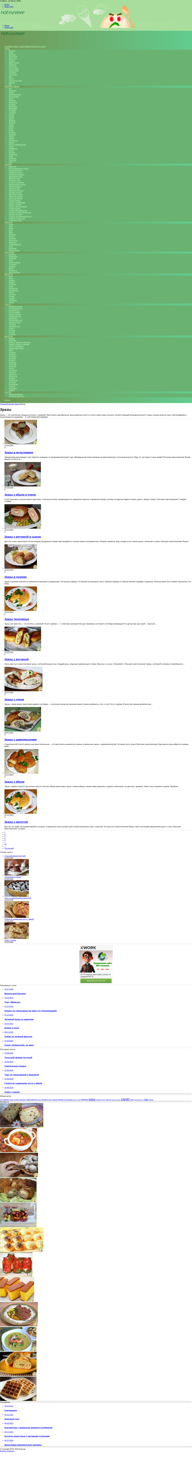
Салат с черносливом (18, 206)
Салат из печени (15, 198)
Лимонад (12, 242)
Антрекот (12, 91)
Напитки (8, 222)
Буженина (13, 107)
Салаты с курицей (16, 182)
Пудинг (12, 296)
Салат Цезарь (14, 208)
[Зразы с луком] (23, 691)
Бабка (11, 93)
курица (60, 1100)
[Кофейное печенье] (19, 1176)
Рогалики (12, 356)
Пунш (11, 224)
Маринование (14, 262)
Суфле (12, 390)
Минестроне (14, 63)
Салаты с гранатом (17, 218)
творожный (137, 1099)
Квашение (13, 270)
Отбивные (13, 149)
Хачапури (13, 370)
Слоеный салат (15, 220)
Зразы (11, 125)
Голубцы (12, 113)
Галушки (12, 111)
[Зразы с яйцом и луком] (22, 486)
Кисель (12, 236)
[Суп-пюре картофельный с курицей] (18, 1351)
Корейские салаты (16, 175)
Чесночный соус (15, 320)
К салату (12, 334)
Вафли (12, 338)
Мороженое (14, 290)
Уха (10, 77)
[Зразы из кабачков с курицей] (18, 1201)
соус (132, 1099)
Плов (11, 157)
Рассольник (13, 69)
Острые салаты (15, 192)
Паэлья (12, 153)
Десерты (8, 274)
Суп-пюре (13, 75)
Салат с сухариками (17, 202)
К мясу (11, 328)
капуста (34, 1100)
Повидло (12, 258)
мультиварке (68, 1100)
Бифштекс (13, 103)
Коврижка (13, 388)
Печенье (12, 352)
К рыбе (12, 332)
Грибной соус (14, 326)
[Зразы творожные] (20, 610)
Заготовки (9, 252)
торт (146, 1099)
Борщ (11, 53)
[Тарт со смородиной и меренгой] (16, 896)
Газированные (15, 244)
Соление (12, 264)
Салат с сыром (15, 204)
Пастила (12, 294)
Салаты (8, 165)
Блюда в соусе (15, 322)
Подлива (12, 159)
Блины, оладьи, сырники (19, 344)
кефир (39, 1099)
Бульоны (12, 55)
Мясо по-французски (17, 145)
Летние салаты (15, 186)
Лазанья (12, 135)
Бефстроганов (15, 95)
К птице (12, 330)
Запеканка (13, 380)
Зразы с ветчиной (16, 659)
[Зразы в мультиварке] (20, 444)
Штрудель (13, 374)
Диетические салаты (17, 184)
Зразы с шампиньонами (20, 739)
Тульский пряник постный (15, 856)
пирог (92, 1099)
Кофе (11, 228)
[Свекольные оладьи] (16, 875)
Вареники (13, 109)
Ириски (12, 282)
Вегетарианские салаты (19, 169)
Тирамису (13, 300)
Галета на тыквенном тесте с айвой (19, 919)
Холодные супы (15, 81)
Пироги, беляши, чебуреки (20, 342)
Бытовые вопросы (16, 396)
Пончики (12, 382)
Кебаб (11, 131)
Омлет (11, 147)
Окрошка (12, 65)
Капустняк (13, 57)
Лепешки (12, 364)
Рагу (11, 163)
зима (28, 1100)
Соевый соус (14, 310)
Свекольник (14, 71)
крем (49, 1100)
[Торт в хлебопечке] (21, 1127)
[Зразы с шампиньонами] (22, 731)
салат (125, 1099)
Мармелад (13, 288)
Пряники (12, 366)
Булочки (12, 358)
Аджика (12, 266)
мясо (74, 1099)
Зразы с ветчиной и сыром (22, 536)
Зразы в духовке (15, 576)
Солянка (12, 73)
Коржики (12, 340)
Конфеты (12, 284)
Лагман (12, 61)
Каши (11, 129)
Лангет (11, 137)
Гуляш (11, 115)
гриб (11, 1100)
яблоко (151, 1100)
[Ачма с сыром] (16, 938)
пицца (103, 1099)
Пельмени (13, 155)
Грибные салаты (16, 173)
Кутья (11, 286)
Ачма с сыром (10, 940)
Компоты (12, 238)
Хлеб (11, 350)
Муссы (11, 292)
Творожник (13, 384)
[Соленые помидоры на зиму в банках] (16, 1276)
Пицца (11, 368)
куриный (54, 1100)
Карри (11, 127)
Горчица (12, 324)
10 (5, 844)
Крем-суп (12, 59)
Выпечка (8, 336)
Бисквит (12, 360)
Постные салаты (16, 194)
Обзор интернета (16, 394)
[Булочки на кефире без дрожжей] (21, 1251)
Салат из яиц (14, 188)
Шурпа (11, 83)
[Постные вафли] (18, 1400)
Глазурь (12, 386)
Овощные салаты (16, 190)
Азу (10, 89)
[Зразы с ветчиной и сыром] (22, 528)
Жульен (12, 123)
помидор (108, 1100)
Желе (11, 278)
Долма (11, 117)
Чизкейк (12, 372)
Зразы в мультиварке (18, 452)
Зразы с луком (14, 699)
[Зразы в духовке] (20, 568)
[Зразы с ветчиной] (22, 650)
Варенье (12, 254)
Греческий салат (15, 171)
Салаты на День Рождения (20, 212)
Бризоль (12, 105)
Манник (12, 378)
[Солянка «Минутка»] (18, 1152)
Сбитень (12, 234)
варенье (6, 1100)
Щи (10, 85)
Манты (11, 143)
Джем (11, 268)
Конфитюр (13, 256)
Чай (10, 226)
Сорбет (12, 298)
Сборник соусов (15, 306)
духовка (16, 1100)
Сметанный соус (16, 308)
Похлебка (13, 67)
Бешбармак (14, 97)
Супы (6, 49)
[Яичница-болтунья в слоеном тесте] (18, 1375)
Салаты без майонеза (18, 210)
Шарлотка (13, 376)
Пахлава (12, 362)
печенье (84, 1099)
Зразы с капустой (16, 821)
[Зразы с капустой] (20, 813)
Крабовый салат (15, 177)
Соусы (7, 304)
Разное (7, 392)
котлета (45, 1100)
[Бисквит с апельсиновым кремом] (17, 1301)
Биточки (12, 101)
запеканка (22, 1100)
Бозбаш (12, 51)
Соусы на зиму (15, 314)
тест (142, 1099)
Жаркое (12, 121)
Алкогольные (14, 250)
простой (114, 1099)
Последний (9, 848)
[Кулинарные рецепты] (12, 22)
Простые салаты (16, 196)
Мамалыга (13, 141)
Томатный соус (15, 316)
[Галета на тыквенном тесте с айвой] (16, 917)
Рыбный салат (15, 181)
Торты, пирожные (16, 346)
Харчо (11, 79)
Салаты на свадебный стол (20, 216)
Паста (11, 151)
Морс (11, 232)
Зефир (11, 280)
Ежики (11, 119)
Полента (12, 161)
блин (1, 1099)
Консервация (14, 272)
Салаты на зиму (15, 214)
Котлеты (12, 133)
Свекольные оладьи (12, 877)
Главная (3, 404)
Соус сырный (14, 312)
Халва (11, 302)
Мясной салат (14, 179)
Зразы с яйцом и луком (20, 494)
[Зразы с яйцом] (21, 773)
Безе (11, 276)
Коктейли (12, 248)
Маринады (13, 318)
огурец (78, 1099)
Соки (11, 246)
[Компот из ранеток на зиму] (18, 1226)
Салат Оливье (15, 200)
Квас (11, 230)
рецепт (119, 1099)
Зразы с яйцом (14, 781)
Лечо (11, 260)
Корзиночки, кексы (16, 348)
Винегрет (12, 167)
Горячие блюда (11, 87)
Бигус (11, 99)
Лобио (11, 139)
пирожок (98, 1099)
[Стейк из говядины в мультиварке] (19, 1326)
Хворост (12, 354)
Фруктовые (13, 240)
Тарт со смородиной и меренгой (17, 898)
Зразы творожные (16, 619)
